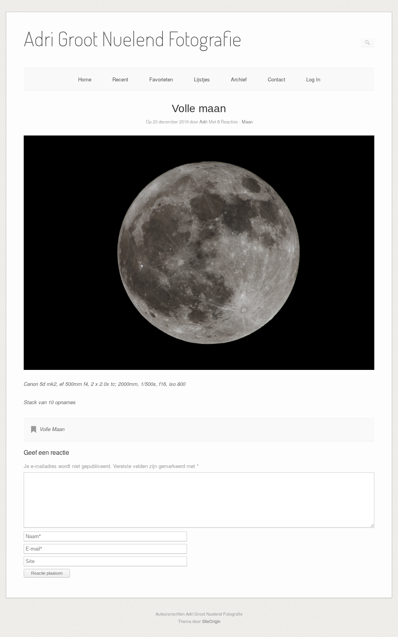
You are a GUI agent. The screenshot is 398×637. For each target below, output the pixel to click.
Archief (239, 79)
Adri (203, 121)
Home (84, 79)
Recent (120, 79)
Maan (247, 121)
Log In (313, 79)
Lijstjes (202, 79)
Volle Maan (52, 429)
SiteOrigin (211, 621)
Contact (276, 79)
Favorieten (161, 79)
